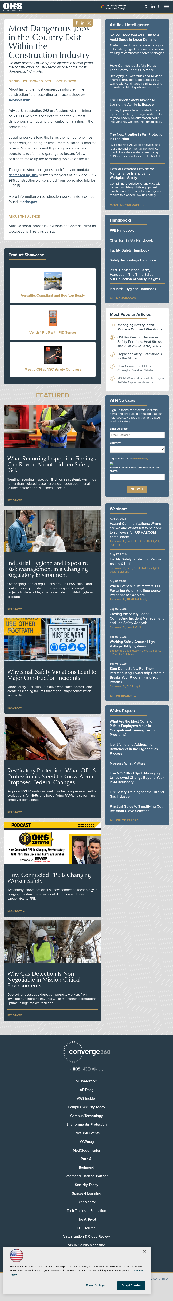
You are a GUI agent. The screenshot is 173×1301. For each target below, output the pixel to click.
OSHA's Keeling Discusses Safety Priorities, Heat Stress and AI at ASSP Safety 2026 (139, 341)
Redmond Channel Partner (86, 1176)
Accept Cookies (131, 1285)
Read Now (14, 500)
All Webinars (121, 696)
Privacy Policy (140, 458)
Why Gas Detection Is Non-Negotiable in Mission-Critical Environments (43, 979)
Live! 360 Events (86, 1133)
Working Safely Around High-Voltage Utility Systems (133, 644)
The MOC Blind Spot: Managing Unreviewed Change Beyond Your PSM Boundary (137, 777)
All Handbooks (123, 298)
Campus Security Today (86, 1107)
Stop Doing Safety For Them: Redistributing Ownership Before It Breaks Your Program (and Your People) (137, 675)
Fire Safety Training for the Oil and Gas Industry (137, 794)
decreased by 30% (23, 175)
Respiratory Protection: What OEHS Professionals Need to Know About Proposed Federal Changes (51, 776)
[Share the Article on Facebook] (75, 23)
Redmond (86, 1167)
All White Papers (124, 820)
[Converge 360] (86, 1052)
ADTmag (86, 1090)
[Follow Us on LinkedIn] (153, 6)
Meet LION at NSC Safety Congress (52, 369)
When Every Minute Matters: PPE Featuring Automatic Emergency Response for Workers (135, 590)
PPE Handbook (122, 230)
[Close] (144, 1251)
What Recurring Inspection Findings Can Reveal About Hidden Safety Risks (51, 464)
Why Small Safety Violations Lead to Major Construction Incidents (51, 675)
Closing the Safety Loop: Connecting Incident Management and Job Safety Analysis (137, 618)
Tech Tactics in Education (86, 1211)
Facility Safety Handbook (129, 250)
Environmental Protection (86, 1124)
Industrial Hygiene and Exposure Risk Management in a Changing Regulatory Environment (47, 569)
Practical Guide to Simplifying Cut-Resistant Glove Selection (137, 808)
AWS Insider (86, 1098)
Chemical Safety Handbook (131, 240)
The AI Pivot (86, 1219)
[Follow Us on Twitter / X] (159, 6)
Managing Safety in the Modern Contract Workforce (139, 327)
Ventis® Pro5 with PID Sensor (52, 332)
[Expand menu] (166, 7)
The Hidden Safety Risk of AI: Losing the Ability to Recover (132, 102)
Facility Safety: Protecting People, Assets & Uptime (136, 561)
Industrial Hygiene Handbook (133, 289)
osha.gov (29, 202)
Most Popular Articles (130, 314)
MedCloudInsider (86, 1150)
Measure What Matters (127, 763)
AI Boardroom (87, 1081)
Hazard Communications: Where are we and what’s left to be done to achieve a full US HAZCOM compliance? (136, 530)
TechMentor (86, 1202)
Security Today (86, 1185)
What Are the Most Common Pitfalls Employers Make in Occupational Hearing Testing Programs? (133, 728)
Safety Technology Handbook (133, 260)
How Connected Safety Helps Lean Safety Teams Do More (133, 68)
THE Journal (86, 1228)
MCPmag (86, 1142)
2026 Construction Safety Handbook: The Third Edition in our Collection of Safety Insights (135, 274)
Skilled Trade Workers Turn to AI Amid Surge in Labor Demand (135, 37)
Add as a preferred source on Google (116, 7)
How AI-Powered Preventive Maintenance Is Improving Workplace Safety (132, 173)
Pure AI (86, 1159)
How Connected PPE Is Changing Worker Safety (49, 878)
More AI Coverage (125, 205)
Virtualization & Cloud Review (86, 1236)
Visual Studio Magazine (86, 1245)
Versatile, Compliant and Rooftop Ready (53, 295)
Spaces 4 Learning (86, 1193)
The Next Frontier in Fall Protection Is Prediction (137, 136)
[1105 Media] (86, 1069)
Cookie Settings (95, 1285)
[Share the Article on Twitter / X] (88, 23)
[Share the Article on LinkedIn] (82, 23)
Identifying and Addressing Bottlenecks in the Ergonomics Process (134, 749)
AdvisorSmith (19, 100)
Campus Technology (86, 1116)
